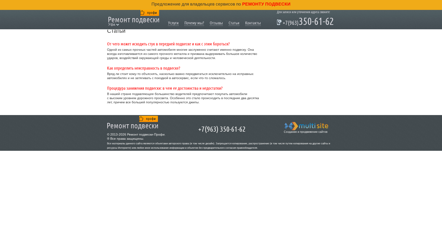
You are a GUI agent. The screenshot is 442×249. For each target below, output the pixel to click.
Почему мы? (194, 23)
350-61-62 (305, 22)
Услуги (173, 23)
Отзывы (216, 23)
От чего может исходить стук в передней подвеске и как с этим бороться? (168, 44)
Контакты (253, 23)
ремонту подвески (266, 4)
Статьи (234, 23)
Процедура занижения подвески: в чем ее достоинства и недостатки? (165, 88)
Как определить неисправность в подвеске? (143, 68)
